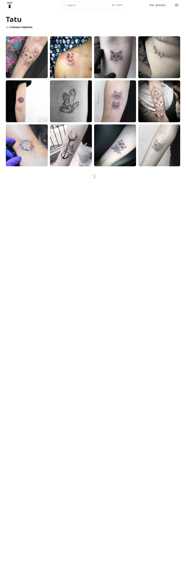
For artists (158, 5)
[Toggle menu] (176, 5)
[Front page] (9, 5)
